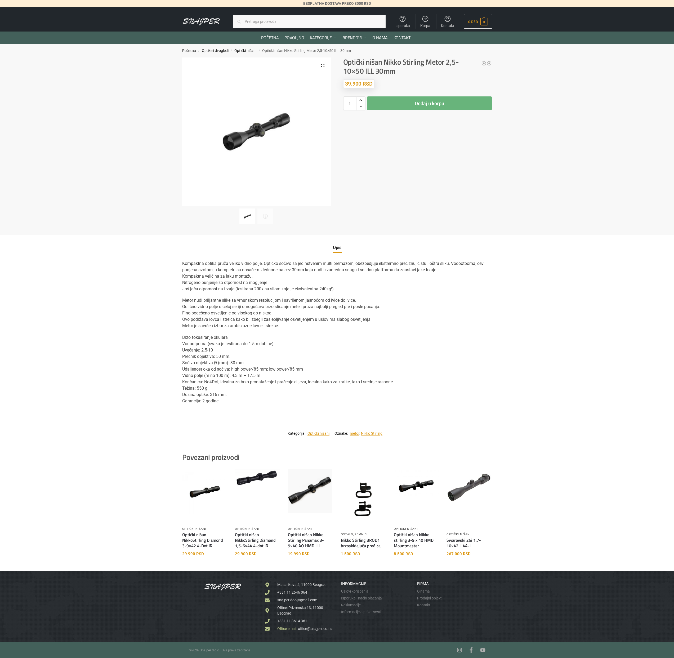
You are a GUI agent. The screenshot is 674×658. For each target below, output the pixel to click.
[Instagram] (459, 650)
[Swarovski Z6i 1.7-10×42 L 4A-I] (469, 487)
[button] (478, 21)
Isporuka (402, 26)
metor (354, 433)
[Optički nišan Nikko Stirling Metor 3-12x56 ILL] (489, 63)
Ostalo (347, 534)
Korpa (425, 26)
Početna (189, 50)
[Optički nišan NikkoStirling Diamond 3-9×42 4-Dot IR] (204, 491)
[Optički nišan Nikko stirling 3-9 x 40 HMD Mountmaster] (416, 486)
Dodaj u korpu (429, 103)
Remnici (361, 534)
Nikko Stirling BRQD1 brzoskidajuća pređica (361, 543)
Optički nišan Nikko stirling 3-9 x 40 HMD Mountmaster (414, 540)
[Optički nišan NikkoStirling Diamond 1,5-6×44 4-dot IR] (257, 478)
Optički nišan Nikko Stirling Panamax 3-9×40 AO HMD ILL (306, 540)
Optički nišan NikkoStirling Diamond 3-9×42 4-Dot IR (202, 540)
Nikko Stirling (371, 433)
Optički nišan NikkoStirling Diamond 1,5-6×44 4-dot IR (255, 540)
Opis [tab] (337, 247)
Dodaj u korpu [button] (204, 566)
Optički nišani (245, 50)
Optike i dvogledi (215, 50)
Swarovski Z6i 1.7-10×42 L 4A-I (464, 543)
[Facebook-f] (471, 650)
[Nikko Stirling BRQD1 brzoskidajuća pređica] (363, 499)
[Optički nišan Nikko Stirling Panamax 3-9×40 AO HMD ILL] (310, 491)
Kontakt (447, 26)
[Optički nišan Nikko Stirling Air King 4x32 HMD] (483, 63)
